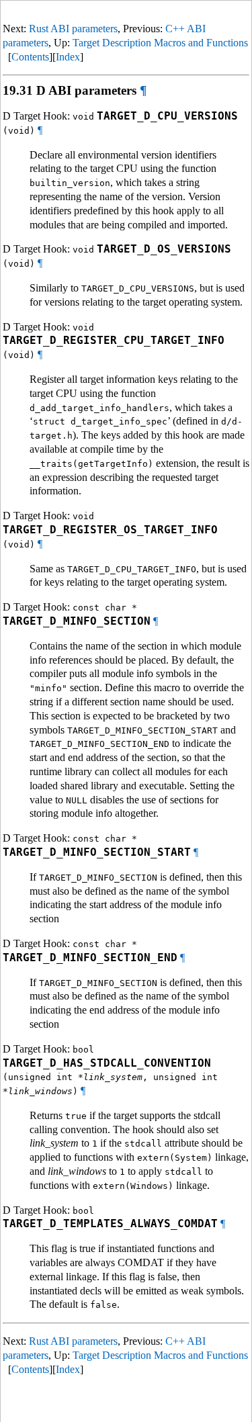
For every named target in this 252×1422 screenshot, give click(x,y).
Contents (30, 56)
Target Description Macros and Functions (160, 42)
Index (68, 56)
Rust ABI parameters (73, 28)
